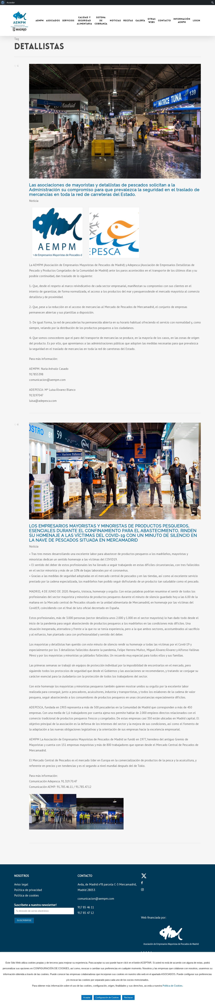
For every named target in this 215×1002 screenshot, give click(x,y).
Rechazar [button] (128, 997)
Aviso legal (21, 884)
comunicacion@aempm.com (96, 898)
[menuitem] (3, 2)
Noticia (33, 201)
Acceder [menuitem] (11, 2)
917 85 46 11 (86, 907)
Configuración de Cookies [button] (107, 997)
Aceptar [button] (86, 997)
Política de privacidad (28, 890)
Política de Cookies (172, 985)
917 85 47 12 (86, 913)
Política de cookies (26, 895)
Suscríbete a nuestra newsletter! (35, 905)
